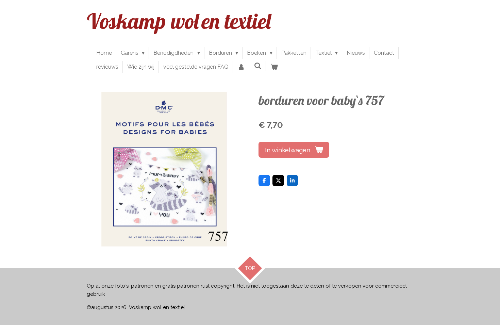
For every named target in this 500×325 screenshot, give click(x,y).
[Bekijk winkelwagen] (274, 67)
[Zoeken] (257, 66)
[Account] (241, 67)
